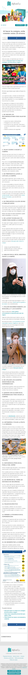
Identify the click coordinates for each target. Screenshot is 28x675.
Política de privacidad (19, 658)
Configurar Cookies (14, 673)
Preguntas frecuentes (7, 656)
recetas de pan (5, 195)
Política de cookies (13, 659)
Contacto (22, 656)
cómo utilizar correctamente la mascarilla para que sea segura (12, 313)
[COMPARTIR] (17, 38)
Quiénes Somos (16, 656)
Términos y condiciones (9, 658)
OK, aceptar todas (14, 671)
